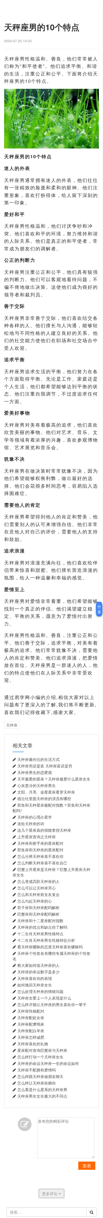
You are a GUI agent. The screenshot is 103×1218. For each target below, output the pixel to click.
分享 (99, 609)
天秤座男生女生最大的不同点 (42, 1096)
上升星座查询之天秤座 (36, 837)
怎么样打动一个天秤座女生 (40, 1057)
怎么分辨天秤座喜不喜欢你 (40, 856)
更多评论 (50, 1193)
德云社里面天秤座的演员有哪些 (44, 799)
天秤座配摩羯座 (30, 1024)
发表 (86, 1165)
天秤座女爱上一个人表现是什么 (44, 998)
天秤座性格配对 (30, 1011)
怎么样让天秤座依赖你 (36, 1083)
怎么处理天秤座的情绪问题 (40, 992)
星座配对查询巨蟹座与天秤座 (42, 1050)
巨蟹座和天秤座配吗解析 (38, 914)
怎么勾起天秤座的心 (34, 901)
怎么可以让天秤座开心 (36, 888)
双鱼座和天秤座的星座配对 (40, 850)
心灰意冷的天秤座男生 (36, 786)
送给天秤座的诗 (30, 824)
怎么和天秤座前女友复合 (38, 895)
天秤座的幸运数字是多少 (38, 972)
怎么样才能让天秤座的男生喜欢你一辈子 (52, 1005)
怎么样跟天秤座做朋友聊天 (40, 1077)
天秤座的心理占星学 (34, 817)
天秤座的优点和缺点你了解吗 (42, 927)
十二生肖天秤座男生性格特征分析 (46, 940)
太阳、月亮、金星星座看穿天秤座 (46, 792)
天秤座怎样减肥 (30, 1037)
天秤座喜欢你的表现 (34, 978)
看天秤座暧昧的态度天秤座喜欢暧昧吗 (50, 947)
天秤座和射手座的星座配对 (40, 843)
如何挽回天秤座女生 (34, 985)
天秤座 (12, 725)
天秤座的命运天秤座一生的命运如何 (48, 1063)
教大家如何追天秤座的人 (38, 965)
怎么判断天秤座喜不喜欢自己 (42, 863)
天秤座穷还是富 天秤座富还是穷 (44, 766)
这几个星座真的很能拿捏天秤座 (44, 830)
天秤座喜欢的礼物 (32, 1044)
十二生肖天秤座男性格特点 (40, 934)
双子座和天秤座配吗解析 (38, 908)
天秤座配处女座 (30, 1018)
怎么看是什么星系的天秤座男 (42, 1090)
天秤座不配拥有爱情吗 (36, 1070)
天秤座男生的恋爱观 (34, 772)
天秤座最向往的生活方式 (38, 759)
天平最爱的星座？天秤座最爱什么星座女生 (53, 779)
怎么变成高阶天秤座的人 (38, 881)
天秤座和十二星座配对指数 (40, 921)
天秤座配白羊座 (30, 1031)
